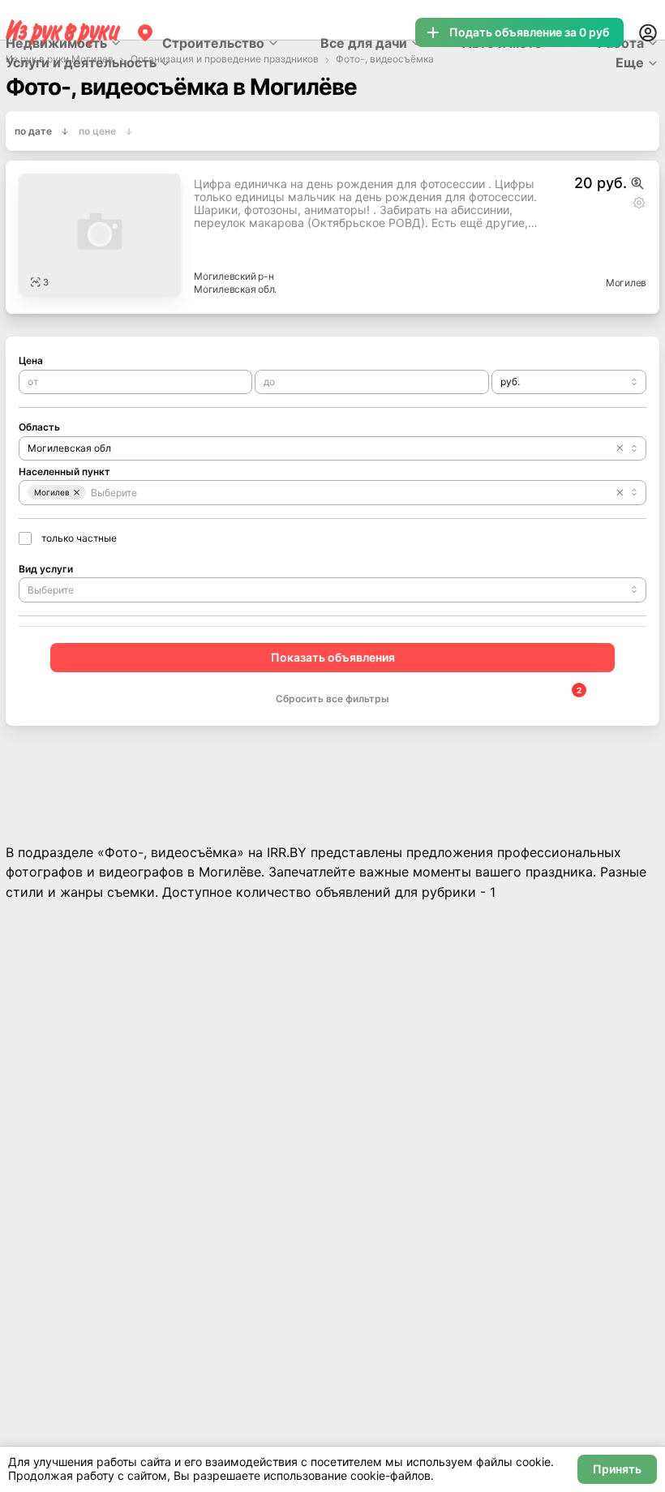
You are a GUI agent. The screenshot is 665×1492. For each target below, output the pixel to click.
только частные (79, 538)
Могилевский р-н (233, 276)
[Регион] (145, 32)
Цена (31, 360)
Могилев (626, 283)
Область (39, 427)
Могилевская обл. (235, 289)
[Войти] (648, 32)
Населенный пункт (64, 471)
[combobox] (568, 382)
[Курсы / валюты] (637, 183)
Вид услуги (46, 569)
